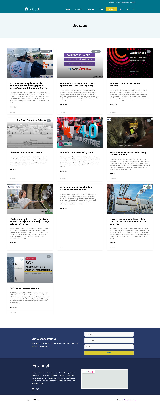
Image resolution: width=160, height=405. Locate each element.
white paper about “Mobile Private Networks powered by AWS (76, 188)
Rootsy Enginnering (130, 400)
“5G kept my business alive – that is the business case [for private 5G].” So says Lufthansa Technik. (29, 221)
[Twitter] (37, 389)
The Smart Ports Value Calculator (26, 152)
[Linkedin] (33, 389)
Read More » (13, 107)
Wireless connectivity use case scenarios (125, 84)
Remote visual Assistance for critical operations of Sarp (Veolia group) (77, 84)
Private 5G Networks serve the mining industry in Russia (128, 153)
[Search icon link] (133, 9)
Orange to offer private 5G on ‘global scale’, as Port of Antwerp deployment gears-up (128, 221)
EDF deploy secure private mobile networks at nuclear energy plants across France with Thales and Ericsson (29, 85)
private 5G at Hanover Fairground (76, 152)
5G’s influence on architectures (25, 288)
